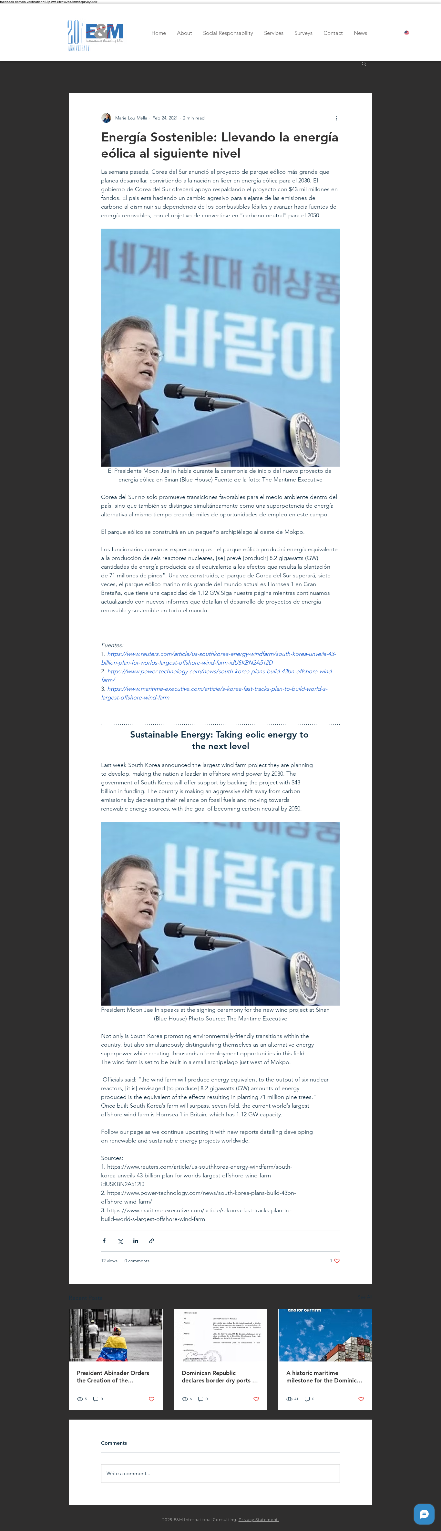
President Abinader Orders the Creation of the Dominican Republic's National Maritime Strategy (114, 1376)
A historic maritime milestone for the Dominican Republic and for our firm (324, 1376)
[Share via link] (152, 1241)
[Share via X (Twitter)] (120, 1241)
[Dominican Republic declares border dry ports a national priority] (220, 1335)
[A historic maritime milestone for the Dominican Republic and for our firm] (325, 1335)
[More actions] (336, 118)
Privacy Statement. (259, 1519)
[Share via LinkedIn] (136, 1241)
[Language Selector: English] (412, 33)
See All (365, 1297)
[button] (364, 63)
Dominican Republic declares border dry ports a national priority (218, 1376)
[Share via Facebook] (104, 1241)
